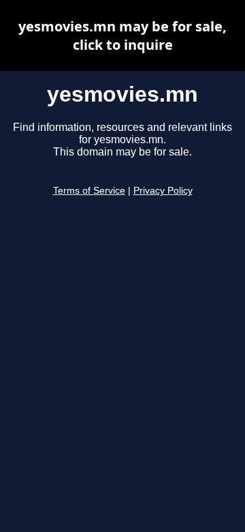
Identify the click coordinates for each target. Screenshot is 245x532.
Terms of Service (89, 191)
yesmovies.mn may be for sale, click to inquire (122, 35)
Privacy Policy (163, 191)
